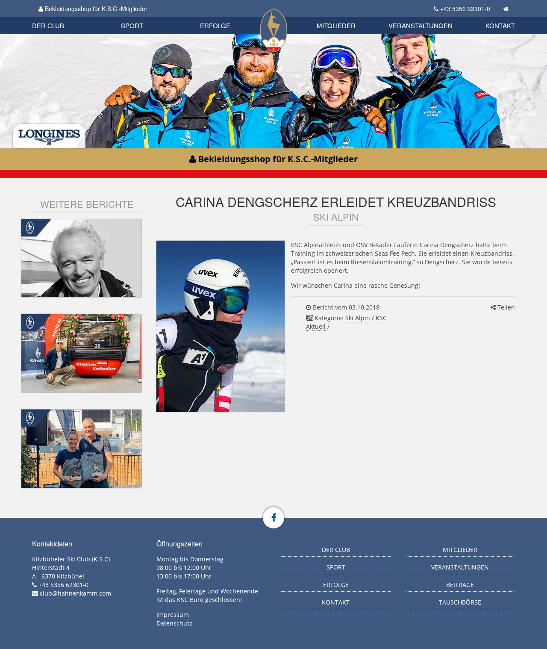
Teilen (505, 307)
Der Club (48, 25)
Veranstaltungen (420, 25)
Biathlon (62, 16)
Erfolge (215, 25)
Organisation (57, 17)
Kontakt (500, 25)
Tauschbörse (460, 602)
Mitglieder (336, 25)
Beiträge (460, 585)
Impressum (172, 615)
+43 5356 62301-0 (465, 8)
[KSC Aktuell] (30, 227)
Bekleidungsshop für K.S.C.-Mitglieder (95, 8)
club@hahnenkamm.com (75, 593)
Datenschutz (174, 623)
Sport (132, 25)
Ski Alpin (357, 318)
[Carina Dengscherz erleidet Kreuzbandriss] (220, 326)
